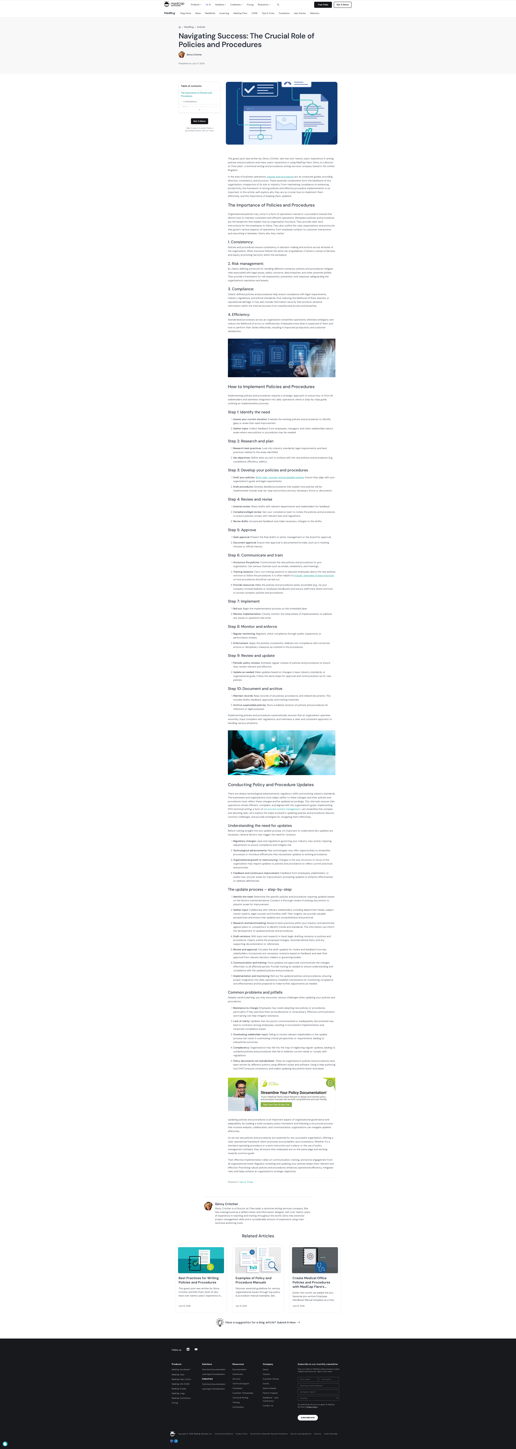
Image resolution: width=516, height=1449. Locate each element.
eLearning (224, 13)
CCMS (254, 13)
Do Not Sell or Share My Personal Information (269, 1434)
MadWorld (210, 13)
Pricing (250, 4)
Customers (235, 4)
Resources (263, 4)
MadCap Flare (240, 13)
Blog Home (185, 13)
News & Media (269, 1388)
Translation (284, 13)
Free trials (323, 4)
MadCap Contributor (181, 1398)
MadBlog (189, 27)
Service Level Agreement (301, 1434)
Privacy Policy (312, 1407)
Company (268, 1364)
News (198, 13)
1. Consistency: (190, 101)
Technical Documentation (213, 1369)
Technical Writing (240, 1397)
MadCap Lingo (178, 1393)
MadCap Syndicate (181, 1369)
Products (195, 4)
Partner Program (270, 1393)
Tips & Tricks (268, 13)
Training (236, 1402)
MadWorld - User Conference (271, 1399)
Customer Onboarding (242, 1393)
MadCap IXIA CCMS (181, 1384)
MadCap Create (179, 1388)
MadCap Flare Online (181, 1379)
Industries (207, 1378)
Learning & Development (213, 1374)
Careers (266, 1374)
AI (210, 4)
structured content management (282, 809)
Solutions (219, 4)
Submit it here (286, 1322)
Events (266, 1383)
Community (237, 1374)
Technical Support (240, 1383)
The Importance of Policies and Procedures (196, 94)
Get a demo (342, 4)
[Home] (180, 27)
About (265, 1369)
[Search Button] (278, 4)
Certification (238, 1407)
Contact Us (268, 1405)
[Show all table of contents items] (199, 110)
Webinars (314, 13)
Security (317, 1434)
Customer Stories (271, 1379)
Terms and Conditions (224, 1434)
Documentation (239, 1369)
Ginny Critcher (194, 54)
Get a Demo (199, 121)
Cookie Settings (330, 1434)
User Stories (300, 13)
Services (236, 1379)
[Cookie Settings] (5, 1443)
